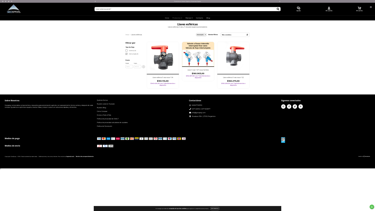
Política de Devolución (104, 126)
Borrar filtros (213, 34)
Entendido (215, 208)
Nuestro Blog (101, 108)
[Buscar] (278, 9)
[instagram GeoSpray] (2, 1)
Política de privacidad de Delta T (108, 119)
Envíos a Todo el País (104, 115)
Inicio (167, 18)
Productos (176, 18)
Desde (127, 63)
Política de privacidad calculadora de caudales (112, 122)
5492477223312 (197, 105)
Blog (208, 18)
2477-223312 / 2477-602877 (201, 109)
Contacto (199, 18)
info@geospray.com (199, 113)
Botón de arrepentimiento (85, 156)
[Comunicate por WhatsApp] (372, 207)
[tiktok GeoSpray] (8, 1)
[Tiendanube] (364, 156)
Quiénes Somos (102, 100)
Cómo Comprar (102, 111)
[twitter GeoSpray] (11, 1)
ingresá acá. (70, 156)
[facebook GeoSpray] (5, 1)
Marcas (189, 18)
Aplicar (143, 66)
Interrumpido (200, 34)
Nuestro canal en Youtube (106, 104)
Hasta (135, 63)
